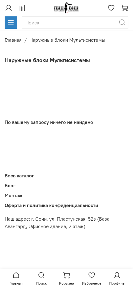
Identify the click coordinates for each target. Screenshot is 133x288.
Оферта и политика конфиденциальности (51, 205)
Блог (10, 185)
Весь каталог (19, 175)
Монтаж (14, 195)
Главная (13, 40)
